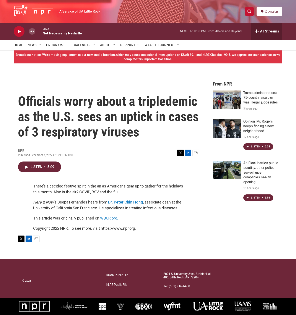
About (105, 45)
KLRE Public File (116, 284)
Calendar (82, 45)
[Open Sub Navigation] (40, 45)
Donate (271, 11)
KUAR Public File (117, 275)
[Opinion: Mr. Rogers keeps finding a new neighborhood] (227, 128)
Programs (55, 45)
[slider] (39, 31)
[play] (19, 31)
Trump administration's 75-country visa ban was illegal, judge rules (260, 97)
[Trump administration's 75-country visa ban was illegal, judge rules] (227, 99)
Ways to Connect (160, 45)
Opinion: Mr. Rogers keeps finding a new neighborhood (258, 126)
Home (18, 45)
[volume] (32, 31)
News (32, 45)
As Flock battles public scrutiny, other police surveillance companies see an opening (260, 172)
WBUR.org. (109, 218)
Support (127, 45)
